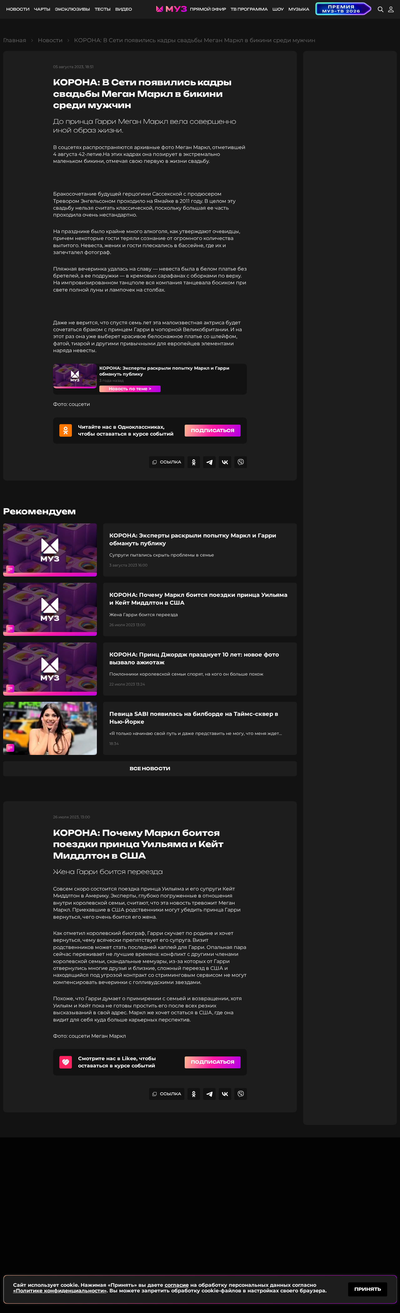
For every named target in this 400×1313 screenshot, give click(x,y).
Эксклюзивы (72, 9)
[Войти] (391, 9)
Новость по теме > (130, 389)
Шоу (278, 9)
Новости (17, 9)
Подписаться (212, 430)
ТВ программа (249, 9)
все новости (150, 768)
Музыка (298, 9)
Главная (14, 40)
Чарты (42, 9)
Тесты (103, 9)
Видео (123, 9)
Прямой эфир (208, 9)
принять (367, 1289)
